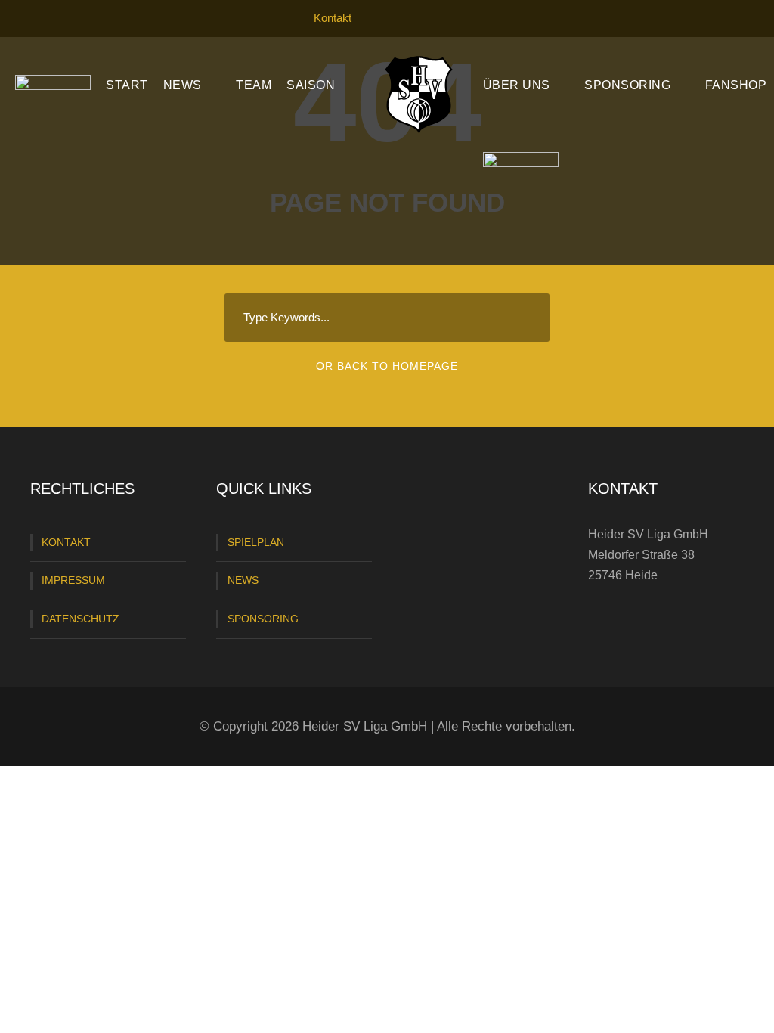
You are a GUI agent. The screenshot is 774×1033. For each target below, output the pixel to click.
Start (127, 85)
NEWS (243, 580)
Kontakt (332, 17)
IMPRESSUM (73, 580)
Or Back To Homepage (387, 366)
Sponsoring (627, 85)
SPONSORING (263, 619)
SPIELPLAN (256, 542)
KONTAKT (66, 542)
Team (253, 85)
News (182, 85)
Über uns (516, 85)
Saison (310, 85)
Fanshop (736, 85)
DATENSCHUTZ (80, 619)
